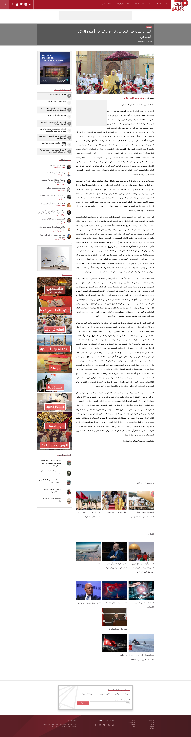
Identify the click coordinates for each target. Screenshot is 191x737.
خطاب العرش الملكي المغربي (116, 512)
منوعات (110, 3)
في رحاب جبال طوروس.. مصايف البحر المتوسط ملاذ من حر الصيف (53, 109)
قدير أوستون (61, 184)
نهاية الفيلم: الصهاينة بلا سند (57, 101)
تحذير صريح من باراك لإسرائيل (89, 603)
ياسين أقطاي (61, 223)
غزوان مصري (60, 215)
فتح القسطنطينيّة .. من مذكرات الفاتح (51, 500)
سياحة (136, 3)
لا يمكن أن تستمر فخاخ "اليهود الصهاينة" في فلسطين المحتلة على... (53, 151)
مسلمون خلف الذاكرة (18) (57, 115)
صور (103, 3)
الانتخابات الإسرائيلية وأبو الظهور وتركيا (52, 203)
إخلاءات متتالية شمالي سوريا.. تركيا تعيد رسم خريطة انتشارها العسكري (53, 130)
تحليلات (151, 3)
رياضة (144, 3)
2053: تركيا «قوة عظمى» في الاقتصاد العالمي (53, 144)
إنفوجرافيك (120, 3)
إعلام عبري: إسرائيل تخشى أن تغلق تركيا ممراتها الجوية (52, 137)
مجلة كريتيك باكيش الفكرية (134, 98)
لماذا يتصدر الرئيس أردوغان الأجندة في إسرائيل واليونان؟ (53, 123)
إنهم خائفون (123, 655)
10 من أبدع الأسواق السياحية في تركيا (51, 472)
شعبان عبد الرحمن (59, 167)
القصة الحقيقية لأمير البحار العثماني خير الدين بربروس (50, 481)
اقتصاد (159, 3)
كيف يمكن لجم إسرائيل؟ (118, 629)
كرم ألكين (62, 199)
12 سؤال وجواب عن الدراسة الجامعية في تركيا (52, 490)
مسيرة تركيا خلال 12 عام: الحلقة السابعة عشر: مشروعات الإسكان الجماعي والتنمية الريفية (51, 463)
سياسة (167, 3)
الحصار (98, 564)
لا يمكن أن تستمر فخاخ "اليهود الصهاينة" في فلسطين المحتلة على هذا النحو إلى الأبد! (143, 568)
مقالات (129, 3)
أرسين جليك (61, 174)
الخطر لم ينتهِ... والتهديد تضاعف (115, 603)
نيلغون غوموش (60, 205)
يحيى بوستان (61, 190)
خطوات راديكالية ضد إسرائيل (56, 94)
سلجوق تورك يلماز (59, 231)
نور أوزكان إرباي (60, 239)
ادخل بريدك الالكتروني (122, 700)
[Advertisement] (91, 112)
